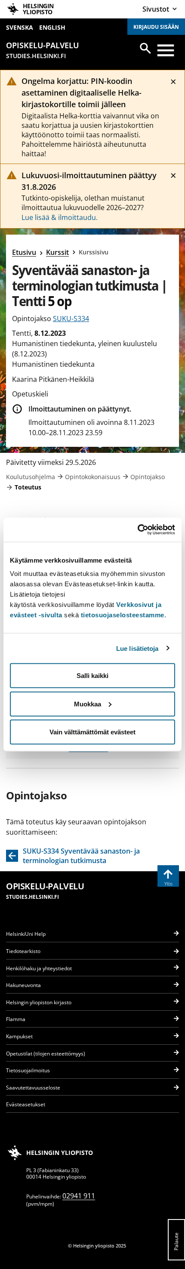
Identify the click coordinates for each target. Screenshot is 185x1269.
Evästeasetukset (25, 1104)
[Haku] (145, 48)
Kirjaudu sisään (156, 27)
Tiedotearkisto (23, 951)
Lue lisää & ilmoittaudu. (60, 217)
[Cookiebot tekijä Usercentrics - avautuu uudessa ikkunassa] (137, 529)
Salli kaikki (92, 675)
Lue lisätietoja (137, 648)
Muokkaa (87, 703)
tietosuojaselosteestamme (122, 615)
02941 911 (78, 1196)
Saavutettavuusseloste (33, 1087)
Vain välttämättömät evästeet (92, 732)
